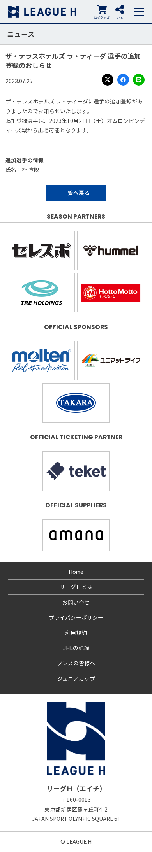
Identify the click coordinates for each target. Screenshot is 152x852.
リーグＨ (42, 12)
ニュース (21, 34)
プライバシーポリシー (76, 617)
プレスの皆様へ (76, 663)
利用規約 (76, 632)
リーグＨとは (76, 587)
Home (76, 571)
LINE (139, 80)
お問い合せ (76, 602)
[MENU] (139, 11)
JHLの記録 (76, 648)
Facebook (123, 80)
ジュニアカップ (76, 678)
